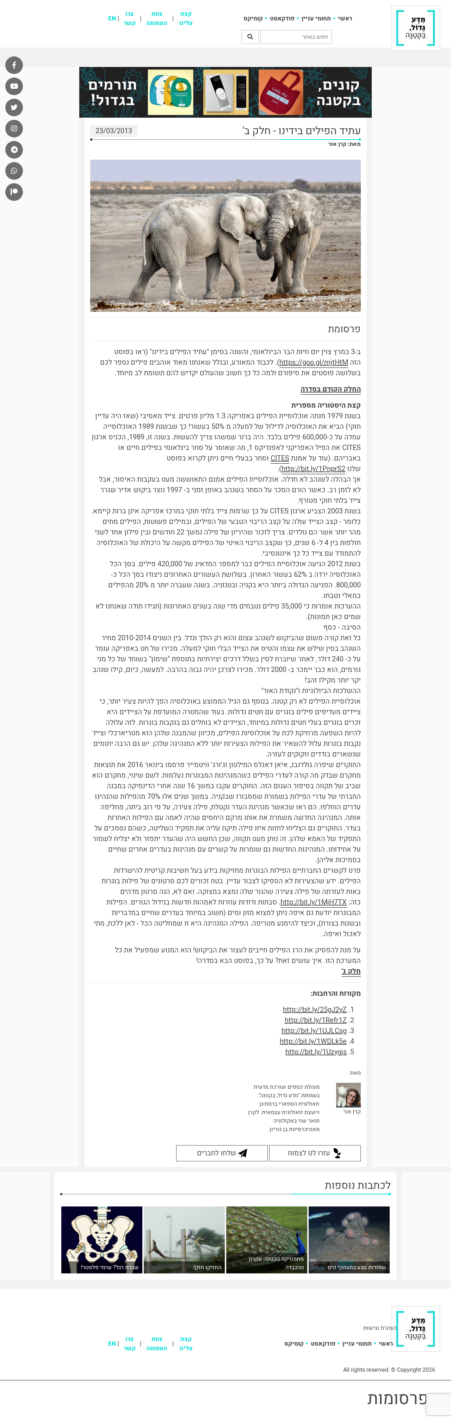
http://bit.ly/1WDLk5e (313, 1041)
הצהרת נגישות (379, 1328)
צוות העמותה (156, 18)
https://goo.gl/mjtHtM (313, 362)
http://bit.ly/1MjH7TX (313, 902)
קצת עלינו (186, 18)
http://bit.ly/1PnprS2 (313, 469)
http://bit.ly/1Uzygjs (316, 1052)
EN (112, 18)
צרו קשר (130, 18)
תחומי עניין (316, 18)
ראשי (345, 18)
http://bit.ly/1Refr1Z (316, 1020)
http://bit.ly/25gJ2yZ (315, 1010)
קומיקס (253, 18)
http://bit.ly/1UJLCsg (314, 1031)
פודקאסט (282, 18)
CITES (280, 458)
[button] (250, 37)
